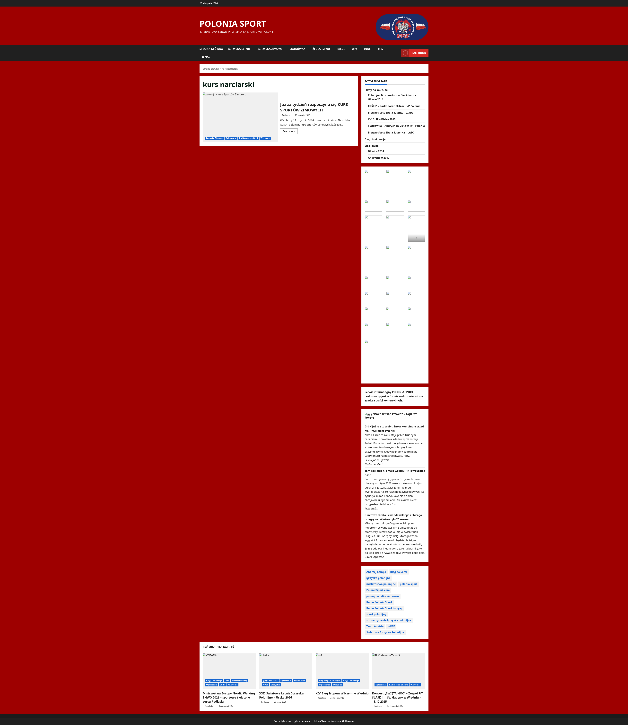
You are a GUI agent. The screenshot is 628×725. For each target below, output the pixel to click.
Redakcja (286, 115)
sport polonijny (376, 614)
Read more (290, 131)
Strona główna (211, 49)
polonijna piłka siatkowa (382, 596)
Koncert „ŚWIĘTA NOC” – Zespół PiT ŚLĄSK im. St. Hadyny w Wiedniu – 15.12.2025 (397, 697)
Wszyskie (265, 138)
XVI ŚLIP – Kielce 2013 (381, 119)
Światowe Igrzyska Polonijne (385, 632)
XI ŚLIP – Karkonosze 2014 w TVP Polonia (394, 106)
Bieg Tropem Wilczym (329, 680)
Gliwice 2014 (376, 151)
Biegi (341, 49)
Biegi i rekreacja (375, 139)
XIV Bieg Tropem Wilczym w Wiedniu (342, 693)
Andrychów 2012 (378, 157)
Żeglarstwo (321, 49)
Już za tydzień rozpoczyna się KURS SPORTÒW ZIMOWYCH (240, 117)
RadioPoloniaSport (398, 684)
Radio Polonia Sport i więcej (384, 608)
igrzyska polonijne (378, 578)
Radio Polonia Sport (379, 602)
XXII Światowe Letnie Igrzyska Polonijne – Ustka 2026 (281, 695)
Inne (367, 49)
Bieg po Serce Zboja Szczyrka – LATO (391, 132)
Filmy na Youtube (376, 90)
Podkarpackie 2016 (248, 138)
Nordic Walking (239, 680)
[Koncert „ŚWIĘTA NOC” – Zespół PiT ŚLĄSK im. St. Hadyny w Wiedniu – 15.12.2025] (398, 671)
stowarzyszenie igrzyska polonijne (388, 620)
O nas (206, 57)
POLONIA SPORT (233, 23)
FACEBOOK (419, 53)
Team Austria (375, 626)
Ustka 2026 (299, 680)
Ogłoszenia (231, 138)
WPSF (355, 49)
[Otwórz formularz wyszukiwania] (398, 53)
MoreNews (321, 721)
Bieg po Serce (398, 572)
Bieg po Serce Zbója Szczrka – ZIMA (390, 112)
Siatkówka (297, 49)
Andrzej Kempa (376, 572)
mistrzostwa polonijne (381, 584)
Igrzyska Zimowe (270, 49)
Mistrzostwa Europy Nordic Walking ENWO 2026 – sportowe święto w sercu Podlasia (229, 697)
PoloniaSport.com (378, 590)
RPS (380, 49)
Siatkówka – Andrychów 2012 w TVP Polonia (396, 126)
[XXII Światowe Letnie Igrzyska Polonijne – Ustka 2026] (285, 671)
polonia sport (408, 584)
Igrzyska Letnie (239, 49)
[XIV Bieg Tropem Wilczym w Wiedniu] (342, 671)
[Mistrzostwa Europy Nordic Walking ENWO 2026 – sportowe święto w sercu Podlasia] (229, 671)
